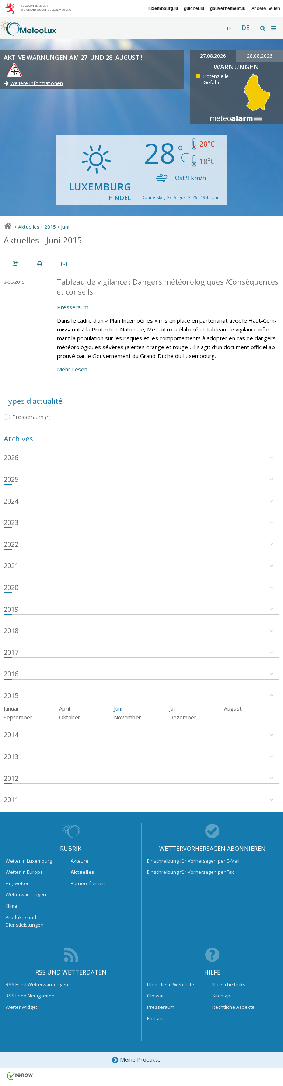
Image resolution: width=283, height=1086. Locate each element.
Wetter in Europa (24, 872)
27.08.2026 (213, 55)
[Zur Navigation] (274, 28)
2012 (11, 778)
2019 (11, 609)
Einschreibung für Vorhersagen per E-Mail (193, 861)
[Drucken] (40, 264)
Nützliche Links (228, 984)
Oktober (69, 717)
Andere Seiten (265, 8)
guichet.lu (194, 8)
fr (229, 28)
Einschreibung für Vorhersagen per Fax (190, 872)
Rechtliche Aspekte (233, 1007)
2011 (11, 799)
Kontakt (155, 1018)
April (64, 708)
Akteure (79, 861)
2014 (11, 734)
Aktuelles (28, 226)
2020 (11, 587)
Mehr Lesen (72, 369)
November (127, 717)
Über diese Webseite (170, 984)
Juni (65, 226)
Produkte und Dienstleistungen (24, 921)
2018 (11, 630)
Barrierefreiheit (88, 883)
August (233, 708)
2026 (11, 457)
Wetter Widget (21, 1007)
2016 (11, 673)
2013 (11, 756)
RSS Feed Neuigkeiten (30, 995)
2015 (50, 226)
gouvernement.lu (227, 8)
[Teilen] (16, 264)
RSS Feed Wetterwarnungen (37, 984)
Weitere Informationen (36, 83)
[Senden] (64, 264)
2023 (11, 522)
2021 (11, 565)
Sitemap (221, 995)
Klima (11, 906)
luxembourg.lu (163, 8)
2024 (11, 500)
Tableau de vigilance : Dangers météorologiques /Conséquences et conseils (168, 287)
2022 (11, 544)
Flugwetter (17, 883)
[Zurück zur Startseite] (28, 32)
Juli (172, 708)
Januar (11, 708)
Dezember (182, 717)
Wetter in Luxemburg (29, 861)
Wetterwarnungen (26, 894)
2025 (11, 479)
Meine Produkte (140, 1059)
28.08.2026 (260, 55)
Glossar (155, 995)
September (18, 717)
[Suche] (263, 28)
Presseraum (72, 307)
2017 (11, 652)
